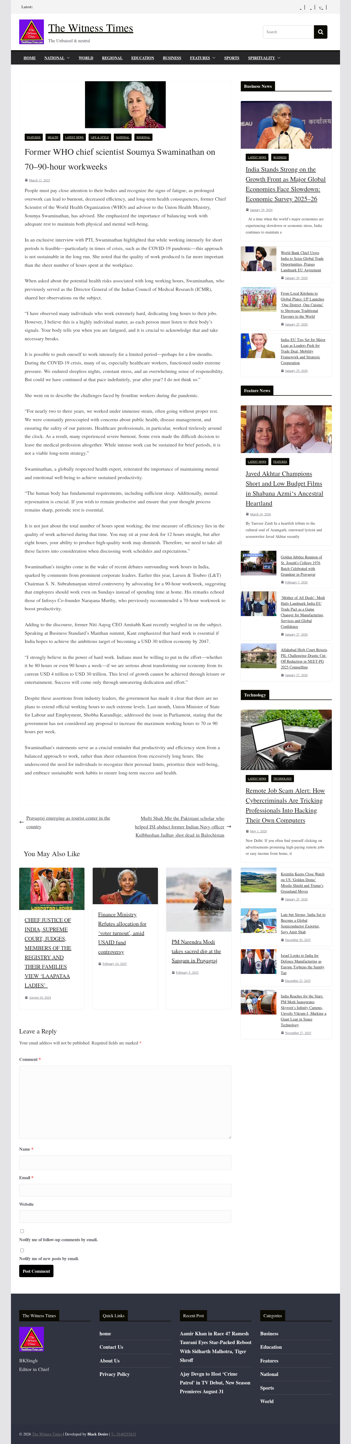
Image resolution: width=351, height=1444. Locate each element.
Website (26, 1204)
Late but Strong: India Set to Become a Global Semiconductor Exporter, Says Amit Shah (303, 923)
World (86, 58)
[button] (67, 58)
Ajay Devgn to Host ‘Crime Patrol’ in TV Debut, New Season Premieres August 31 (215, 1382)
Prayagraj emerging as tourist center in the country (68, 822)
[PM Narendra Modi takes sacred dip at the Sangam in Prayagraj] (198, 872)
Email (26, 1177)
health (53, 137)
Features (200, 58)
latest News (74, 137)
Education (142, 58)
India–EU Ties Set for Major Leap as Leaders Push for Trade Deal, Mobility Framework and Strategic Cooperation (303, 351)
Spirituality (261, 58)
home (30, 58)
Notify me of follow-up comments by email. (58, 1239)
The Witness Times (90, 27)
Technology (282, 778)
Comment (30, 1059)
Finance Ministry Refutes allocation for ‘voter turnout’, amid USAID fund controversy (122, 933)
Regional (112, 58)
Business (172, 58)
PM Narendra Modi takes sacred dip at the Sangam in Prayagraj (196, 951)
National (54, 58)
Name (26, 1149)
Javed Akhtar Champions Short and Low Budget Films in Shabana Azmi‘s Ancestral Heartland (284, 488)
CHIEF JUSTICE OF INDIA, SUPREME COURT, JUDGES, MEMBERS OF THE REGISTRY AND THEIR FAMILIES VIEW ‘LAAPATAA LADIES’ (48, 952)
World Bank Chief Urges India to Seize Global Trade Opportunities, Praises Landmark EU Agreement (302, 261)
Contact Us (111, 1346)
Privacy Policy (115, 1374)
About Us (110, 1360)
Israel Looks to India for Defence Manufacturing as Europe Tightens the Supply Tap (302, 964)
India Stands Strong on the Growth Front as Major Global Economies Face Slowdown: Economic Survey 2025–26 (286, 184)
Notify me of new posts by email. (49, 1258)
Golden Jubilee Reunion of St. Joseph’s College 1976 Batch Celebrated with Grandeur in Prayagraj (301, 565)
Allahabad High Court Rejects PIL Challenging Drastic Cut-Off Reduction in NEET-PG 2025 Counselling (304, 658)
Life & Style (100, 137)
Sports (231, 58)
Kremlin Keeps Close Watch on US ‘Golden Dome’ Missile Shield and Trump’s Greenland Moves (302, 882)
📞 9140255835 (123, 1434)
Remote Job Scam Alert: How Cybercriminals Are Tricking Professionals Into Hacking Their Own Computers (285, 805)
